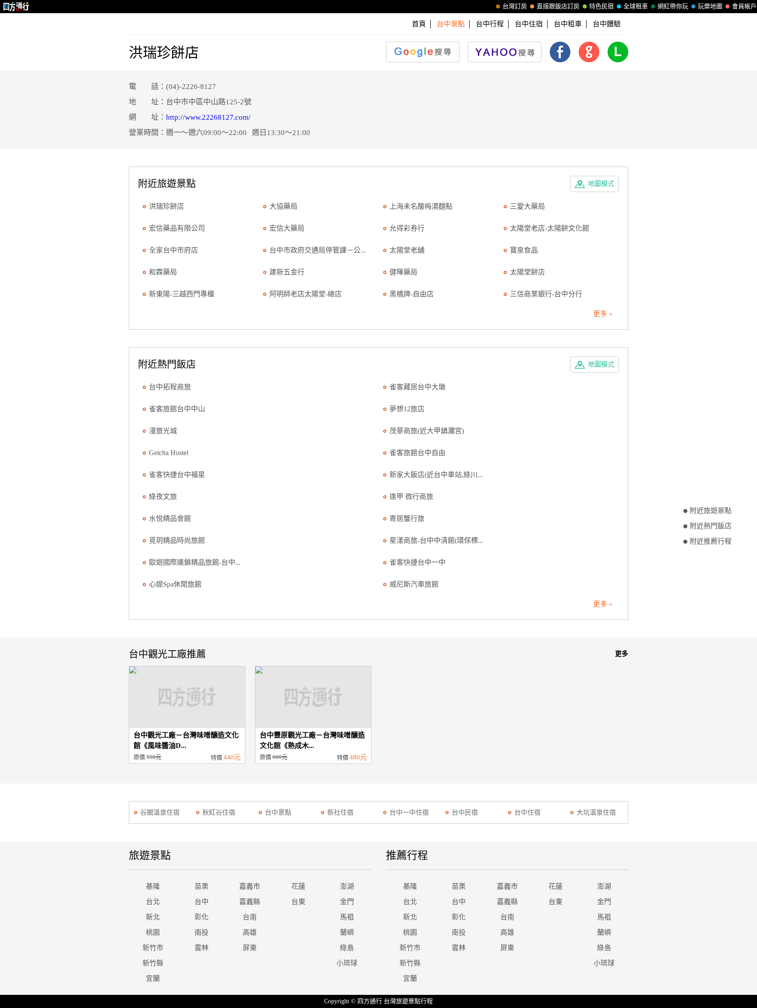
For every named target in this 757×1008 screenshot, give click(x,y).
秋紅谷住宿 (218, 812)
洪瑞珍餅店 (166, 206)
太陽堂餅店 (527, 272)
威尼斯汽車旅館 (414, 584)
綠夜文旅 (163, 496)
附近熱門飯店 (711, 526)
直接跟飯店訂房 (558, 6)
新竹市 (152, 947)
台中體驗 (607, 24)
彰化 (202, 917)
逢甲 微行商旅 (411, 496)
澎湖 (347, 886)
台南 (250, 917)
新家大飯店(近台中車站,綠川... (436, 474)
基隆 (153, 886)
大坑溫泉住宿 (596, 812)
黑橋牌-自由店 (411, 294)
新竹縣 (152, 963)
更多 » (602, 313)
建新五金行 (286, 272)
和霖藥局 (163, 272)
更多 (621, 653)
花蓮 (298, 886)
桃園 (153, 932)
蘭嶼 (347, 932)
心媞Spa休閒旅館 (175, 584)
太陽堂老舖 (406, 250)
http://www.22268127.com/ (208, 117)
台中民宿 (465, 812)
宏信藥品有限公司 (177, 228)
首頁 (419, 24)
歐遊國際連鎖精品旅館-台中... (195, 562)
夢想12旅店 (406, 409)
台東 (298, 901)
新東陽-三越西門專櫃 (181, 294)
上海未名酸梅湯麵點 (421, 206)
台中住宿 (529, 24)
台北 (153, 901)
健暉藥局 (403, 272)
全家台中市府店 (173, 250)
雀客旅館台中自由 (417, 452)
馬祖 (347, 917)
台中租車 (568, 24)
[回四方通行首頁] (16, 6)
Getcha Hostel (168, 452)
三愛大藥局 (527, 206)
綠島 (347, 947)
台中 (202, 901)
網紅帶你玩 (673, 6)
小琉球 (346, 963)
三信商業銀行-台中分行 (546, 294)
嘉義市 (249, 886)
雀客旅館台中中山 (177, 409)
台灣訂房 (514, 6)
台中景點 (278, 812)
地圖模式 (601, 183)
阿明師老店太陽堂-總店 (305, 294)
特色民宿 (601, 6)
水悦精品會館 (170, 518)
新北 (153, 917)
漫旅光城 (163, 431)
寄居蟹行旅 (406, 518)
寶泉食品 (524, 250)
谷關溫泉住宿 (160, 812)
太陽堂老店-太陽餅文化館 (549, 228)
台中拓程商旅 (170, 387)
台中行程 (490, 24)
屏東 (250, 947)
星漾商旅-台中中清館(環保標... (436, 540)
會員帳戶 (744, 6)
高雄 (250, 932)
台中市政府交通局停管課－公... (317, 250)
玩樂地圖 (710, 6)
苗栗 (202, 886)
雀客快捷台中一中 (417, 562)
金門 (347, 901)
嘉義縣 (249, 901)
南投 (202, 932)
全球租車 (635, 6)
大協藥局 (283, 206)
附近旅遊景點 (711, 510)
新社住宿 (340, 812)
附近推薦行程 (711, 541)
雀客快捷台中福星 (177, 474)
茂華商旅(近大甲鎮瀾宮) (426, 431)
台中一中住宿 (409, 812)
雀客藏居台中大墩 (417, 387)
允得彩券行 (406, 228)
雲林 (202, 947)
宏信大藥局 (286, 228)
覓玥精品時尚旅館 (177, 540)
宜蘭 (153, 978)
